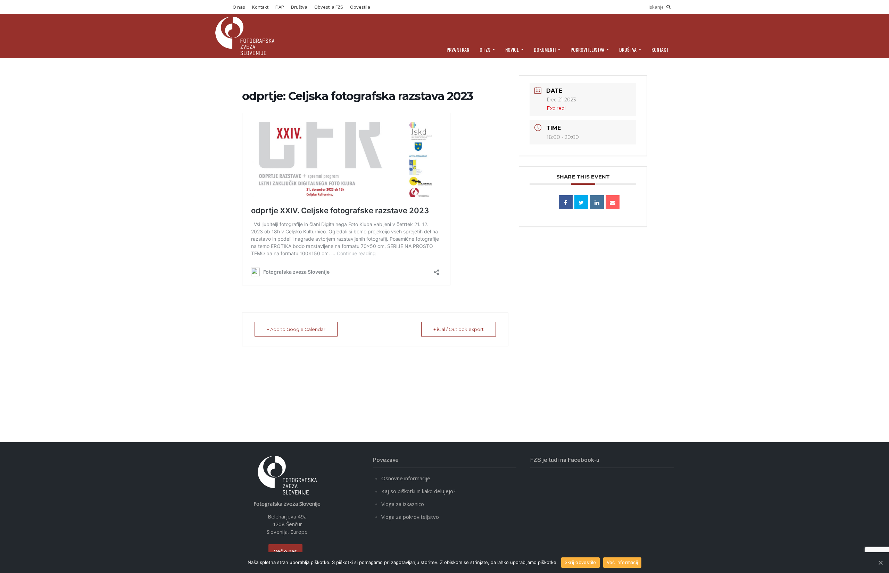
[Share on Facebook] (566, 202)
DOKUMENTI (545, 49)
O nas (239, 7)
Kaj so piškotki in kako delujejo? (418, 491)
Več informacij (622, 562)
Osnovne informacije (405, 478)
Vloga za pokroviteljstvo (410, 516)
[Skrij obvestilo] (880, 562)
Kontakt (260, 7)
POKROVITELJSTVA (587, 49)
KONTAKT (659, 49)
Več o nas (285, 551)
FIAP (279, 7)
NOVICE (512, 49)
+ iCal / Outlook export (458, 329)
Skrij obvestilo (580, 562)
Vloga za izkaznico (402, 503)
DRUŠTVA (628, 49)
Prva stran (458, 49)
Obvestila (360, 7)
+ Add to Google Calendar (296, 329)
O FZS (485, 49)
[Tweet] (581, 202)
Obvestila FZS (328, 7)
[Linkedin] (597, 202)
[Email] (613, 202)
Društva (299, 7)
